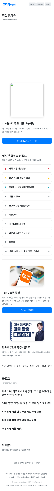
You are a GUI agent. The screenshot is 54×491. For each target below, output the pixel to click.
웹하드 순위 (43, 485)
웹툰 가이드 (35, 485)
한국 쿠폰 (19, 485)
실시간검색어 (11, 485)
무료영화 (37, 462)
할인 (50, 365)
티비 (32, 365)
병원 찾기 (17, 462)
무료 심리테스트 (27, 462)
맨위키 (48, 4)
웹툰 (18, 365)
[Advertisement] (27, 51)
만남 (38, 365)
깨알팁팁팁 (27, 485)
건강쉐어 (40, 4)
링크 (44, 365)
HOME (32, 4)
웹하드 (25, 365)
